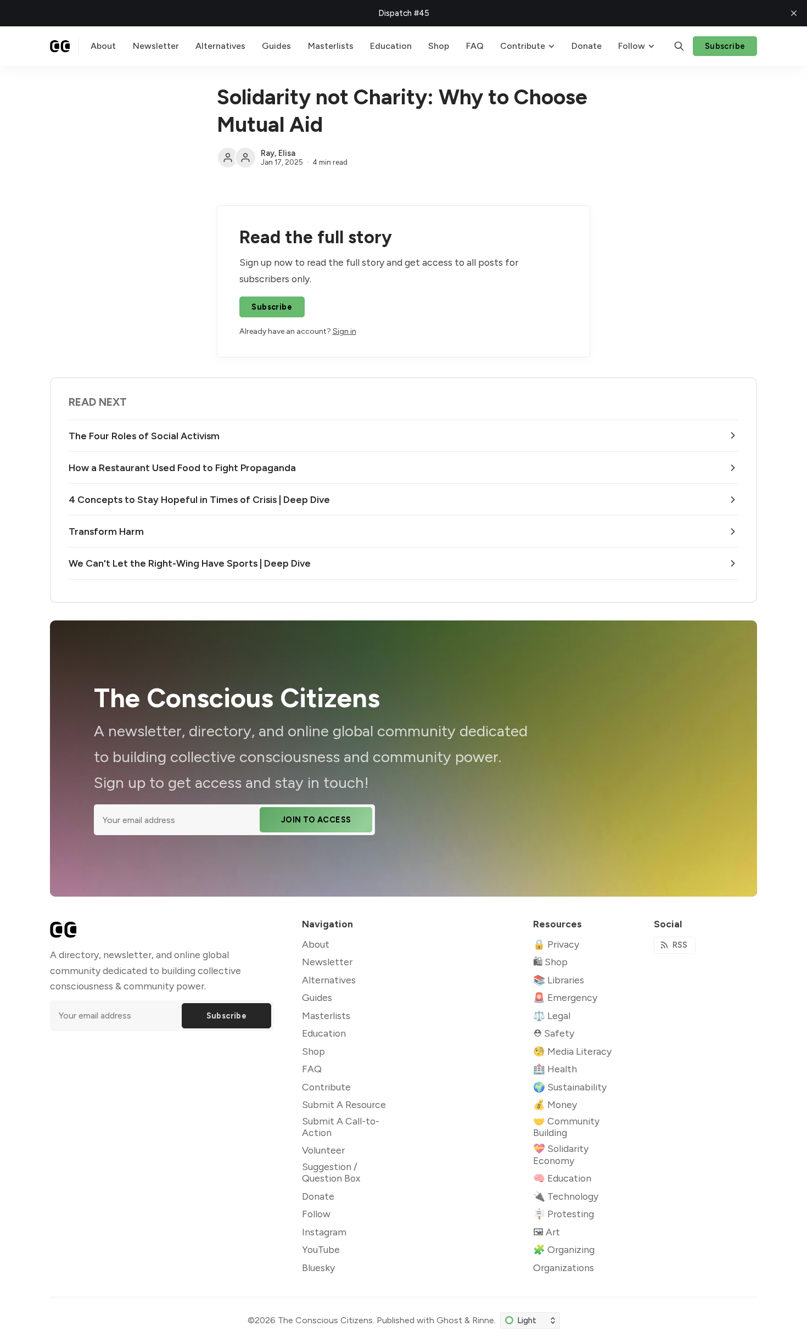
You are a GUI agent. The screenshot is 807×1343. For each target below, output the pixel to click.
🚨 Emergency (565, 997)
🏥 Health (555, 1069)
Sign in (344, 331)
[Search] (679, 46)
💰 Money (555, 1104)
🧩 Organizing (564, 1249)
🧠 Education (562, 1178)
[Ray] (228, 158)
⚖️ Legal (551, 1015)
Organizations (563, 1267)
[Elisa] (245, 158)
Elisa (286, 153)
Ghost (449, 1320)
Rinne (483, 1320)
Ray (267, 153)
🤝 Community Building (566, 1126)
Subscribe (725, 46)
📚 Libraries (558, 980)
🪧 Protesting (563, 1213)
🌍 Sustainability (570, 1087)
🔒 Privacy (556, 944)
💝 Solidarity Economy (561, 1154)
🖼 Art (546, 1232)
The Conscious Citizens (325, 1320)
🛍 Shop (550, 961)
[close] (794, 13)
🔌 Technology (565, 1196)
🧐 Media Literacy (572, 1051)
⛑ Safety (553, 1033)
